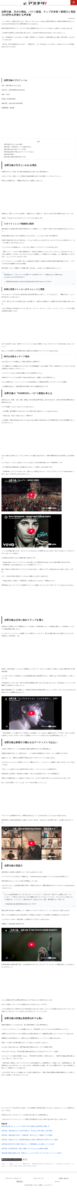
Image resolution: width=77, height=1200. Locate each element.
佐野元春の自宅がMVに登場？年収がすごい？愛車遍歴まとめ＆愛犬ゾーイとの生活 (28, 1144)
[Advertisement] (38, 63)
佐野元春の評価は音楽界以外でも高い (15, 157)
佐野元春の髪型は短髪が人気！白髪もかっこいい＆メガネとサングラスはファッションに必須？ (32, 1153)
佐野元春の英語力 (9, 154)
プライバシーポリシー (13, 1178)
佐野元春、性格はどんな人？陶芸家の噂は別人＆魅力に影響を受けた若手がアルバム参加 (30, 1139)
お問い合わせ (63, 1178)
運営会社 (19, 1181)
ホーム (57, 1181)
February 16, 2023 (44, 281)
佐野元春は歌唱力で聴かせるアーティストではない (19, 152)
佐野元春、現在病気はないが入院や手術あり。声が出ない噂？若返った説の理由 (27, 1130)
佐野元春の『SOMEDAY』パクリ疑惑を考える (17, 147)
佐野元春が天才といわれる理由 (13, 144)
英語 (26, 1159)
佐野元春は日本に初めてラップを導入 (15, 149)
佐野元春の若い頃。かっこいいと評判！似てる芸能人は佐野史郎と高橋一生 (25, 1126)
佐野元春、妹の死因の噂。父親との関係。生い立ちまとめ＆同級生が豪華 (25, 1148)
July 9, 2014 (31, 904)
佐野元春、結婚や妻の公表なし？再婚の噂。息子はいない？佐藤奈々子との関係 (27, 1135)
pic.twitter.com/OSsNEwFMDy (13, 277)
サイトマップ (38, 1178)
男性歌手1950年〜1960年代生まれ (12, 1159)
